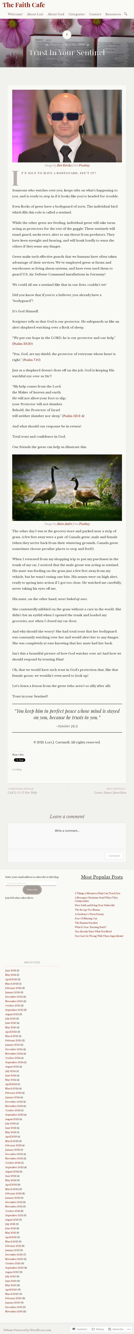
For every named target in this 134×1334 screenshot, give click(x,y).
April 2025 (11, 1032)
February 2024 (13, 1093)
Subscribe (32, 889)
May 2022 (10, 1180)
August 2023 (12, 1119)
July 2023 (10, 1123)
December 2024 (14, 1049)
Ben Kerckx (64, 165)
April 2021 (11, 1237)
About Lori (35, 14)
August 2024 (12, 1066)
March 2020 (12, 1294)
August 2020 (12, 1272)
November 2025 (14, 1001)
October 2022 (13, 1163)
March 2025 (11, 1036)
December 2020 (14, 1254)
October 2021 (12, 1211)
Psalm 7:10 (31, 360)
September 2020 (14, 1268)
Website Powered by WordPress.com (27, 1330)
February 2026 (13, 988)
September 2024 (14, 1062)
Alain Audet (64, 524)
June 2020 (11, 1281)
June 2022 (10, 1176)
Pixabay (84, 165)
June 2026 (10, 970)
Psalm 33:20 (22, 344)
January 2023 (12, 1150)
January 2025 (12, 1045)
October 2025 (12, 1005)
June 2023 (10, 1128)
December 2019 (13, 1307)
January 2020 (12, 1302)
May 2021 (10, 1232)
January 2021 (12, 1250)
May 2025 (10, 1027)
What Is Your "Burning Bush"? (90, 927)
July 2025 (10, 1018)
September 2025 (14, 1010)
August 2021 (11, 1219)
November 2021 (14, 1206)
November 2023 (14, 1106)
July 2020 (10, 1276)
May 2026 (10, 975)
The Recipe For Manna (87, 910)
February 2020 (13, 1298)
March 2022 (12, 1189)
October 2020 (13, 1263)
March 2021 (11, 1241)
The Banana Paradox (86, 923)
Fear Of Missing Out (86, 918)
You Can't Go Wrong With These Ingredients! (99, 936)
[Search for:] (126, 13)
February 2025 (13, 1040)
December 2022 (14, 1154)
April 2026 (11, 979)
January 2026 (12, 992)
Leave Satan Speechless (110, 791)
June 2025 (10, 1023)
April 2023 (11, 1136)
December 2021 (13, 1202)
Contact (95, 14)
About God (56, 14)
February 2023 (13, 1145)
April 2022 (11, 1184)
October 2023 (12, 1110)
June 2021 (10, 1228)
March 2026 (12, 983)
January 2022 (12, 1198)
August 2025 (12, 1014)
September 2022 (14, 1167)
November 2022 (14, 1158)
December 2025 (14, 996)
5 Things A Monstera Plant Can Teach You (97, 893)
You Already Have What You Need (93, 931)
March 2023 (11, 1141)
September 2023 (14, 1114)
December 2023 (14, 1101)
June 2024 (10, 1075)
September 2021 (14, 1215)
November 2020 (14, 1259)
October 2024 (12, 1058)
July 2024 (10, 1071)
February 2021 (13, 1246)
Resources (113, 14)
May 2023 (10, 1132)
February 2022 (13, 1193)
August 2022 (12, 1171)
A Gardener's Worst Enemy (89, 914)
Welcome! (15, 14)
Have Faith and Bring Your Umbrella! (95, 905)
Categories (77, 14)
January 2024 (12, 1097)
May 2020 (11, 1285)
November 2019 (14, 1311)
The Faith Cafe (24, 4)
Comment (114, 855)
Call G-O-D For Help (22, 791)
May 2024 (10, 1080)
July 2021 (10, 1224)
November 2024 (14, 1053)
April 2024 (11, 1084)
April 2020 (11, 1289)
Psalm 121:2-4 (73, 416)
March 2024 (11, 1088)
